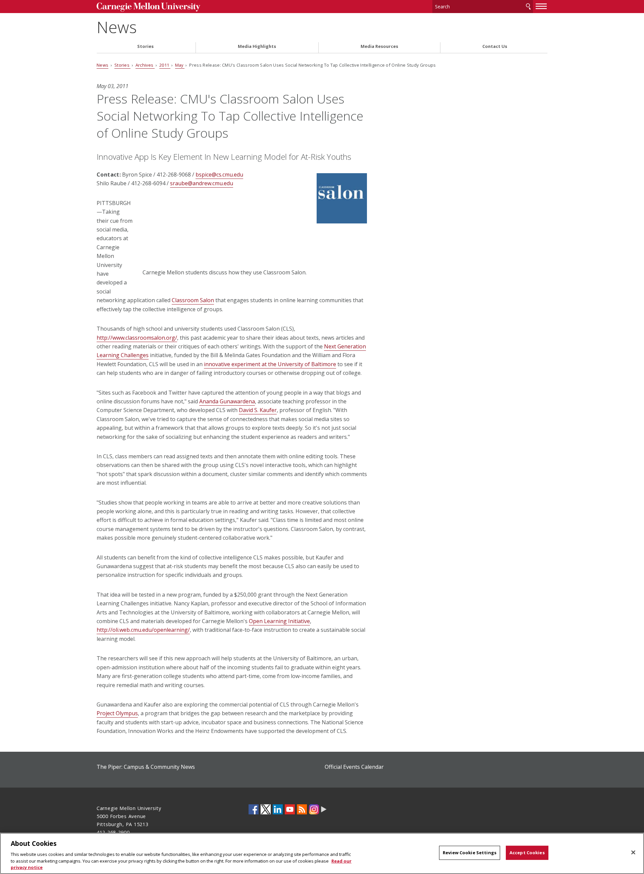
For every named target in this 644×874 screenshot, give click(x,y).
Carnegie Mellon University (148, 7)
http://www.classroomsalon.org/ (137, 337)
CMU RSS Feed (302, 809)
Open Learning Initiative (279, 621)
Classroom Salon (193, 300)
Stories (145, 46)
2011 (164, 65)
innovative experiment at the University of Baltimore (270, 364)
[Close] (633, 852)
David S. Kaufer (258, 410)
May (179, 65)
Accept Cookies (527, 853)
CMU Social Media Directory (324, 809)
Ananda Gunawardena (227, 401)
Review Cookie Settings (469, 853)
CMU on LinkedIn (278, 809)
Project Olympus (117, 713)
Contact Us (494, 46)
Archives (145, 65)
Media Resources (379, 46)
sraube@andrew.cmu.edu (201, 183)
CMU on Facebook (254, 809)
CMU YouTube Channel (290, 809)
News (117, 27)
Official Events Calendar (354, 766)
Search (528, 6)
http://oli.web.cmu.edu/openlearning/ (143, 629)
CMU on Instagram (314, 809)
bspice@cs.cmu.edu (219, 174)
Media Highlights (257, 46)
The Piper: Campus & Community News (146, 766)
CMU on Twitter (266, 809)
